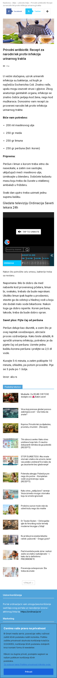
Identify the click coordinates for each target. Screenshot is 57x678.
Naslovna (7, 3)
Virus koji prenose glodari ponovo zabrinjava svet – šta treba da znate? (36, 412)
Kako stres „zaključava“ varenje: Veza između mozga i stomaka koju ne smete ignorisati (35, 493)
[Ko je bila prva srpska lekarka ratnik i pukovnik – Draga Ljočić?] (10, 540)
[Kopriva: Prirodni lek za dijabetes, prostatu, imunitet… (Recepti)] (10, 428)
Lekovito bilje (23, 3)
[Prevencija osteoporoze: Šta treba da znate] (10, 572)
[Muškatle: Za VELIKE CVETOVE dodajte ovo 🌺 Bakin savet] (10, 398)
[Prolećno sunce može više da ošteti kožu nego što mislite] (10, 509)
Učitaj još (27, 582)
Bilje (14, 3)
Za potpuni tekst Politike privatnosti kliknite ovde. (27, 664)
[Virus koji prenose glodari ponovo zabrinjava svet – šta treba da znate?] (10, 413)
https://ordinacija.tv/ (31, 611)
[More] (47, 11)
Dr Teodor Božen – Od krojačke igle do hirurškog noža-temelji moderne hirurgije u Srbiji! (35, 523)
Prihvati (28, 671)
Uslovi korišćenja (12, 595)
